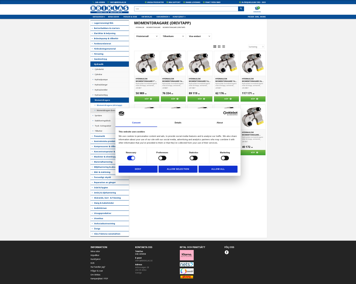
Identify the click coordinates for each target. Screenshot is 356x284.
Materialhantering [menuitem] (103, 161)
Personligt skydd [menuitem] (102, 177)
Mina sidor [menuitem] (113, 17)
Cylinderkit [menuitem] (99, 69)
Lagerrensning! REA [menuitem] (103, 23)
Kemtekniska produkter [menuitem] (106, 141)
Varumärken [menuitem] (162, 17)
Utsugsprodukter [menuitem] (102, 213)
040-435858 (100, 2)
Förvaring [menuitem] (98, 54)
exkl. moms (260, 17)
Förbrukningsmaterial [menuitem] (105, 48)
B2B (92, 263)
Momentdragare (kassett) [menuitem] (107, 110)
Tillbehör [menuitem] (98, 131)
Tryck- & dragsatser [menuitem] (103, 125)
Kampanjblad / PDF (99, 278)
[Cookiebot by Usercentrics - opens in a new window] (225, 113)
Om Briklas (95, 274)
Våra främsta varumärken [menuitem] (107, 233)
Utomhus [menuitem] (98, 218)
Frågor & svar (97, 270)
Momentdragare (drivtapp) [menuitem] (109, 105)
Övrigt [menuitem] (97, 228)
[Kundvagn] (256, 8)
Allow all (218, 169)
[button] (146, 36)
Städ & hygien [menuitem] (101, 187)
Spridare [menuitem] (98, 115)
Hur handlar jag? (98, 267)
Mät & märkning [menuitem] (102, 172)
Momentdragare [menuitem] (102, 100)
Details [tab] (178, 122)
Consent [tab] (136, 122)
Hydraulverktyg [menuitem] (101, 95)
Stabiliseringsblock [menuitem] (103, 120)
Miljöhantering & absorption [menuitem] (108, 167)
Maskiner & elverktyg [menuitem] (105, 156)
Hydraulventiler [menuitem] (101, 90)
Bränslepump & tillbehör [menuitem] (106, 38)
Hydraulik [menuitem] (98, 64)
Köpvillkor (95, 255)
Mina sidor (95, 251)
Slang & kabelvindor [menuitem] (104, 203)
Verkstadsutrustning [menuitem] (104, 223)
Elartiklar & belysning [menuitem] (104, 33)
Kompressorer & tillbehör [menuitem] (106, 146)
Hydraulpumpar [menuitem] (101, 79)
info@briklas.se (118, 2)
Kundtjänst (96, 259)
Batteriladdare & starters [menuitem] (107, 28)
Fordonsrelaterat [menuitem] (102, 43)
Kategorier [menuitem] (98, 17)
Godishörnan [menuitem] (100, 208)
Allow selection (178, 169)
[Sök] (241, 9)
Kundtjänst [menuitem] (178, 17)
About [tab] (220, 122)
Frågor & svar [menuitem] (130, 17)
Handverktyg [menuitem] (100, 59)
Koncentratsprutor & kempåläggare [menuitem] (111, 151)
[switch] (162, 158)
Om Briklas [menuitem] (146, 17)
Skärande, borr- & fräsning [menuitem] (107, 197)
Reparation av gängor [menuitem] (105, 182)
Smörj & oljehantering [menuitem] (105, 192)
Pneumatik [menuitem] (99, 136)
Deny (138, 169)
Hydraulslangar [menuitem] (101, 84)
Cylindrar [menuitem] (98, 74)
